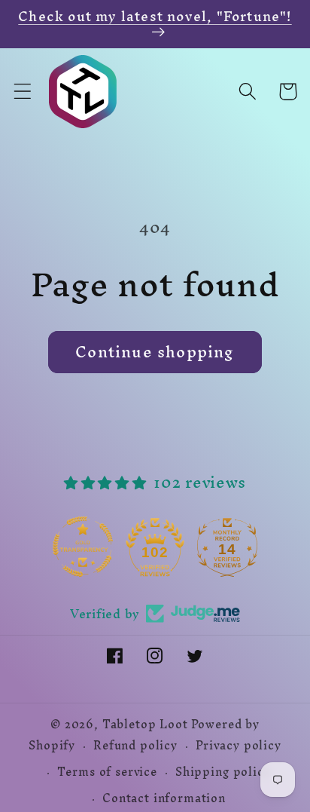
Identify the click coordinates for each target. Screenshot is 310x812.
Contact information (164, 798)
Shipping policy (223, 772)
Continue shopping (154, 351)
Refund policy (135, 745)
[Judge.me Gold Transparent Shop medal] (83, 546)
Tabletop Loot (145, 724)
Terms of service (107, 772)
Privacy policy (238, 745)
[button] (23, 92)
